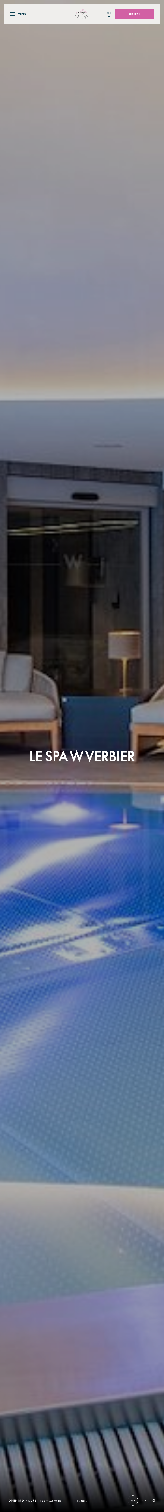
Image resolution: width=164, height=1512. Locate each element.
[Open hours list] (59, 1501)
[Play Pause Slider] (153, 1500)
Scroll (82, 1501)
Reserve (134, 13)
